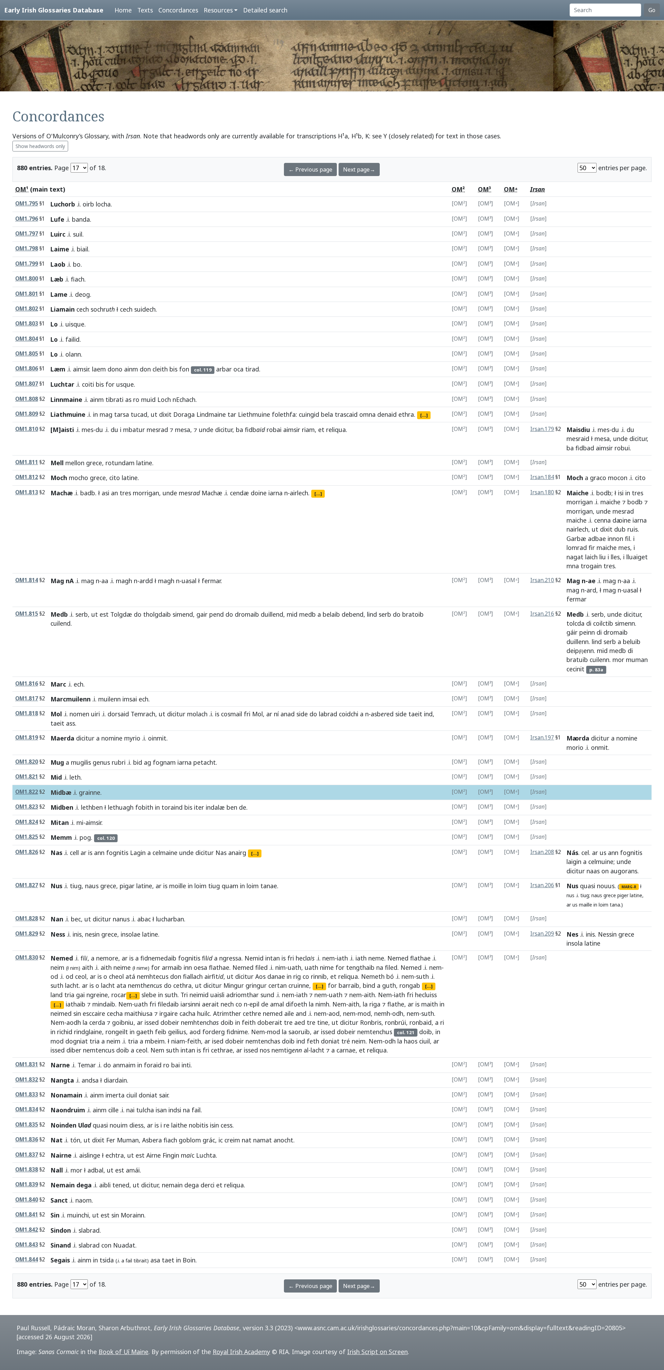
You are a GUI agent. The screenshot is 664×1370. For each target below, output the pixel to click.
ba (239, 429)
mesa (182, 429)
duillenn (577, 641)
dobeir (169, 1022)
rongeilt (116, 1032)
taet (168, 1260)
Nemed (61, 958)
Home (123, 10)
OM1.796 (26, 218)
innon (615, 538)
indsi (174, 1110)
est (104, 614)
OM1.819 (26, 737)
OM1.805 (26, 353)
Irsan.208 (542, 852)
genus (101, 762)
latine (144, 463)
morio (574, 747)
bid (137, 762)
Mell (57, 463)
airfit (213, 976)
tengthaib (360, 967)
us (603, 852)
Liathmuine (67, 414)
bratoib (413, 614)
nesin (92, 934)
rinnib (319, 976)
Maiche (577, 493)
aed (299, 1022)
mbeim (155, 1041)
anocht (283, 1140)
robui (622, 448)
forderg (213, 1032)
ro (136, 399)
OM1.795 (26, 203)
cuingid (309, 414)
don (145, 369)
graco (598, 477)
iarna (275, 493)
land (56, 995)
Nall (56, 1170)
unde (206, 429)
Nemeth (373, 976)
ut (154, 414)
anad (287, 714)
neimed (61, 1013)
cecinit (575, 669)
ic (221, 1140)
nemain (172, 1185)
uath (294, 967)
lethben (92, 807)
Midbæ (60, 792)
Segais (60, 1260)
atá (130, 976)
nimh (322, 1004)
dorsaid (118, 714)
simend (183, 614)
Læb (56, 279)
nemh (382, 1013)
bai (175, 1065)
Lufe (57, 219)
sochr (103, 309)
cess (226, 1125)
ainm (131, 369)
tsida (107, 1260)
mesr (189, 493)
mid (292, 614)
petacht (204, 762)
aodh (73, 1022)
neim (57, 967)
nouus (606, 886)
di (588, 623)
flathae (420, 958)
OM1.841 (26, 1214)
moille (177, 886)
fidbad (584, 448)
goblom (190, 1140)
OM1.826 (26, 852)
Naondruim (67, 1110)
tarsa (121, 414)
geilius (177, 1032)
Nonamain (66, 1095)
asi (105, 493)
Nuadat (124, 1245)
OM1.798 (26, 248)
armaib (172, 967)
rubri (119, 762)
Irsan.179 (542, 429)
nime (142, 968)
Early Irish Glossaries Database (53, 10)
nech (227, 1004)
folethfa (284, 414)
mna (572, 566)
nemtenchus (374, 1032)
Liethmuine (254, 414)
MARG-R (628, 886)
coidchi (348, 714)
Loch (164, 399)
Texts (145, 10)
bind (369, 985)
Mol (56, 714)
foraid (153, 1065)
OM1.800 (26, 278)
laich (591, 557)
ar (269, 714)
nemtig (286, 1050)
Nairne (61, 1155)
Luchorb (62, 204)
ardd (146, 581)
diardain (115, 1080)
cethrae (222, 1050)
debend (352, 614)
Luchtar (62, 384)
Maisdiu (578, 429)
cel (585, 852)
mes (87, 429)
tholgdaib (157, 614)
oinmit (157, 738)
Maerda (62, 738)
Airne (153, 1155)
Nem (385, 995)
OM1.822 (26, 792)
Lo (54, 324)
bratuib (577, 659)
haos (410, 1041)
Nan (56, 919)
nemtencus (98, 1050)
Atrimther (227, 1013)
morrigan (146, 493)
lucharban (170, 919)
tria (69, 995)
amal (277, 1004)
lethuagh (120, 807)
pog (85, 837)
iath (342, 958)
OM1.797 (26, 233)
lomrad (576, 547)
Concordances (178, 10)
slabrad (89, 1230)
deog (82, 294)
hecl (305, 958)
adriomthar (242, 995)
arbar (224, 369)
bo (77, 264)
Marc (58, 684)
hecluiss (426, 995)
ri (442, 1022)
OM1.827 (26, 885)
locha (103, 204)
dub (620, 529)
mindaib (103, 1004)
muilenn (109, 699)
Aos (260, 976)
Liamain (62, 309)
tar (232, 414)
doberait (269, 1022)
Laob (57, 264)
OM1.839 (26, 1184)
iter (199, 807)
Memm (61, 837)
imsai (129, 699)
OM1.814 (26, 580)
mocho (78, 477)
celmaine (165, 852)
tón (75, 1140)
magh (124, 581)
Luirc (57, 234)
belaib (331, 614)
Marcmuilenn (70, 699)
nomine (111, 738)
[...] (424, 415)
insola (574, 943)
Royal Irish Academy (241, 1352)
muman (637, 659)
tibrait (140, 1260)
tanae (268, 886)
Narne (60, 1065)
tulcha (145, 1110)
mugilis (81, 762)
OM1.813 (26, 492)
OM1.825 (26, 836)
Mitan (59, 822)
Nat (56, 1140)
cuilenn (599, 659)
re (166, 1125)
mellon (74, 463)
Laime (59, 249)
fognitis (117, 852)
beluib (631, 641)
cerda (97, 1022)
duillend (272, 614)
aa (104, 581)
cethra (182, 985)
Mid (56, 777)
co (306, 976)
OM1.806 (26, 368)
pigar (127, 886)
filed (261, 967)
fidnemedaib (158, 958)
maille (585, 904)
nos (265, 1050)
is (217, 714)
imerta (114, 1095)
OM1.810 (26, 429)
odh (397, 1013)
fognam (164, 762)
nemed (273, 1013)
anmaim (124, 1065)
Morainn (132, 1215)
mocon (617, 477)
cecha (115, 1013)
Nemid (254, 958)
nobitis (198, 1125)
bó (390, 976)
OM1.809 (26, 413)
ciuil (424, 1041)
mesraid (577, 438)
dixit (165, 414)
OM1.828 (26, 918)
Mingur (233, 985)
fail (196, 1110)
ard (591, 590)
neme (376, 958)
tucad (139, 414)
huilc (203, 1013)
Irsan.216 (542, 613)
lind (372, 614)
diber (73, 1050)
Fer (110, 1140)
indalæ (215, 807)
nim (74, 968)
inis (77, 934)
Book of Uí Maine (123, 1352)
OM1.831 (26, 1064)
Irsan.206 (542, 885)
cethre (252, 1013)
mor (618, 659)
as (128, 399)
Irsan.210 (542, 580)
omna (367, 414)
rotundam (120, 463)
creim (232, 1140)
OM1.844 (26, 1259)
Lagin (138, 852)
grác (209, 1140)
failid (72, 339)
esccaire (94, 1013)
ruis (632, 529)
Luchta (206, 1155)
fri (247, 714)
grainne (89, 792)
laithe (179, 1125)
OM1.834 (26, 1109)
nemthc (145, 985)
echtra (114, 1155)
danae (276, 976)
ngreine (97, 995)
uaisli (217, 995)
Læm (57, 369)
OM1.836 (26, 1139)
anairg (237, 852)
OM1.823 (26, 806)
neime (122, 967)
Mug (57, 762)
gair (202, 614)
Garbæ (576, 538)
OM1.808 (26, 399)
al (306, 1050)
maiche (610, 502)
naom (83, 1200)
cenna (602, 520)
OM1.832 (26, 1079)
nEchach (184, 399)
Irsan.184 (542, 477)
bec (76, 919)
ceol (80, 976)
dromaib (247, 614)
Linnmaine (66, 399)
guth (389, 985)
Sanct (59, 1200)
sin (77, 1013)
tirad (252, 369)
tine (322, 1022)
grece (94, 463)
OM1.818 (26, 713)
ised (217, 1041)
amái (133, 1170)
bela (327, 414)
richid (64, 1032)
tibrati (114, 399)
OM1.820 (26, 761)
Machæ (61, 493)
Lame (58, 294)
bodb (603, 493)
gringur (256, 985)
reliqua (336, 429)
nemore (107, 958)
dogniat (76, 1041)
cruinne (298, 985)
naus (92, 886)
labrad (328, 714)
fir (592, 547)
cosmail (231, 714)
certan (277, 985)
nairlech (577, 529)
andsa (90, 1080)
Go (651, 10)
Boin (189, 1260)
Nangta (62, 1080)
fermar (211, 581)
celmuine (601, 861)
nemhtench (200, 1022)
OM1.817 (26, 698)
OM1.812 (26, 477)
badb (87, 493)
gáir (572, 632)
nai (130, 1110)
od (54, 976)
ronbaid (420, 1022)
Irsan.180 (542, 492)
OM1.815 (26, 613)
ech (78, 684)
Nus (56, 886)
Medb (59, 614)
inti (186, 1065)
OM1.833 (26, 1094)
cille (113, 1110)
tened (120, 1185)
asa (155, 1260)
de (242, 807)
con (106, 1245)
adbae (597, 538)
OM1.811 (26, 462)
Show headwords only (40, 146)
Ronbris (370, 1022)
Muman (128, 1140)
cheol (116, 976)
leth (75, 777)
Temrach (143, 714)
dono (115, 369)
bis (173, 369)
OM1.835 (26, 1124)
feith (249, 1022)
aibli (105, 1185)
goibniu (122, 1022)
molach (197, 714)
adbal (95, 1170)
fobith (144, 807)
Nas (56, 852)
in (95, 414)
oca (238, 369)
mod (364, 1013)
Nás (572, 852)
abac (144, 919)
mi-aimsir (88, 822)
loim (200, 886)
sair (163, 1095)
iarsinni (190, 1004)
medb (307, 614)
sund (267, 995)
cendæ (239, 493)
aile (289, 1013)
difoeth (296, 1004)
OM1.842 (26, 1229)
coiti (88, 384)
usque (125, 384)
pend (216, 614)
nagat (574, 557)
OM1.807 (26, 383)
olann (73, 354)
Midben (61, 807)
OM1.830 (26, 957)
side (302, 714)
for (109, 384)
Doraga (184, 414)
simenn (625, 623)
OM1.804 (26, 338)
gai (80, 995)
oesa (200, 967)
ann (99, 852)
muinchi (78, 1215)
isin (214, 1125)
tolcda (575, 623)
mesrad (157, 429)
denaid (387, 414)
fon (184, 369)
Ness (57, 934)
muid (148, 399)
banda (81, 219)
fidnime (237, 1032)
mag (106, 414)
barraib (349, 985)
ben (232, 807)
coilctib (603, 623)
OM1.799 (26, 263)
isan (161, 1110)
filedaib (168, 1004)
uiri (95, 714)
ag (147, 762)
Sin (54, 1215)
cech (82, 309)
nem (328, 958)
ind (428, 714)
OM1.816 (26, 683)
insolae (130, 934)
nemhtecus (152, 976)
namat (262, 1140)
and (301, 1013)
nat (246, 1140)
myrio (132, 738)
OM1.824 (26, 822)
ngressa (230, 958)
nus (570, 895)
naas (593, 871)
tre (288, 1022)
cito (114, 477)
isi (621, 493)
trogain (591, 566)
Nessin (607, 934)
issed (152, 1022)
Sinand (60, 1245)
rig (297, 976)
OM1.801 (26, 293)
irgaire (168, 1013)
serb (81, 614)
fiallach (193, 976)
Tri (184, 995)
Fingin (171, 1155)
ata (121, 985)
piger (622, 895)
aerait (210, 1004)
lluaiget (637, 557)
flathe (395, 1004)
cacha (187, 1013)
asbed (382, 714)
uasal (189, 581)
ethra (406, 414)
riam (308, 429)
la (311, 1004)
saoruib (299, 1032)
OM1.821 (26, 776)
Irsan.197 (542, 737)
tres (125, 493)
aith (87, 967)
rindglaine (88, 1032)
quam (230, 886)
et (321, 429)
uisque (74, 324)
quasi (587, 886)
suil (77, 234)
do (137, 614)
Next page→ (359, 169)
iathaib (75, 1004)
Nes (572, 934)
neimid (199, 995)
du (99, 429)
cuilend (60, 623)
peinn (587, 632)
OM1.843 (26, 1244)
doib (227, 1022)
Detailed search (265, 10)
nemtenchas (263, 1041)
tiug (76, 886)
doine (259, 493)
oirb (88, 204)
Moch (58, 477)
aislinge (89, 1155)
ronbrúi (395, 1022)
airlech (299, 493)
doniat (330, 1041)
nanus (121, 919)
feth (313, 1041)
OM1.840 (26, 1199)
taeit (415, 714)
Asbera (152, 1140)
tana (615, 904)
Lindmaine (211, 414)
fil (627, 538)
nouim (119, 1125)
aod (334, 1013)
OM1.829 (26, 933)
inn (188, 967)
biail (82, 249)
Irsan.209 (542, 933)
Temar (86, 1065)
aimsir (81, 369)
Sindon (60, 1230)
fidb (255, 429)
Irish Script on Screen (377, 1352)
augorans (623, 871)
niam (178, 1041)
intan (272, 958)
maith (429, 1004)
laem (99, 369)
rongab (409, 985)
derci (207, 1185)
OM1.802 (26, 308)
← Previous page (310, 169)
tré (345, 1041)
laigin (573, 861)
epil (254, 1004)
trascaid (346, 414)
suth (422, 976)
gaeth (144, 1032)
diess (136, 1125)
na (379, 967)
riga (374, 1004)
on (605, 871)
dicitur (223, 429)
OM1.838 (26, 1169)
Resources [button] (218, 10)
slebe (148, 995)
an (114, 493)
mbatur (134, 429)
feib (160, 1032)
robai (274, 429)
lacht (72, 985)
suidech (145, 309)
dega (191, 1185)
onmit (599, 747)
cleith (160, 369)
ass (70, 723)
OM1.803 (26, 323)
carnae (346, 1050)
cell (74, 852)
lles (615, 557)
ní (276, 714)
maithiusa (138, 1013)
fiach (77, 279)
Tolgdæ (121, 614)
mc (187, 1155)
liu (602, 557)
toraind (172, 807)
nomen (79, 714)
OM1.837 (26, 1154)
